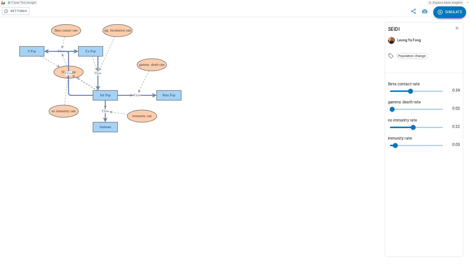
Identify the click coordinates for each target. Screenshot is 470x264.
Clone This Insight (23, 2)
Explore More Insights (447, 2)
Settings (18, 11)
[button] (412, 56)
